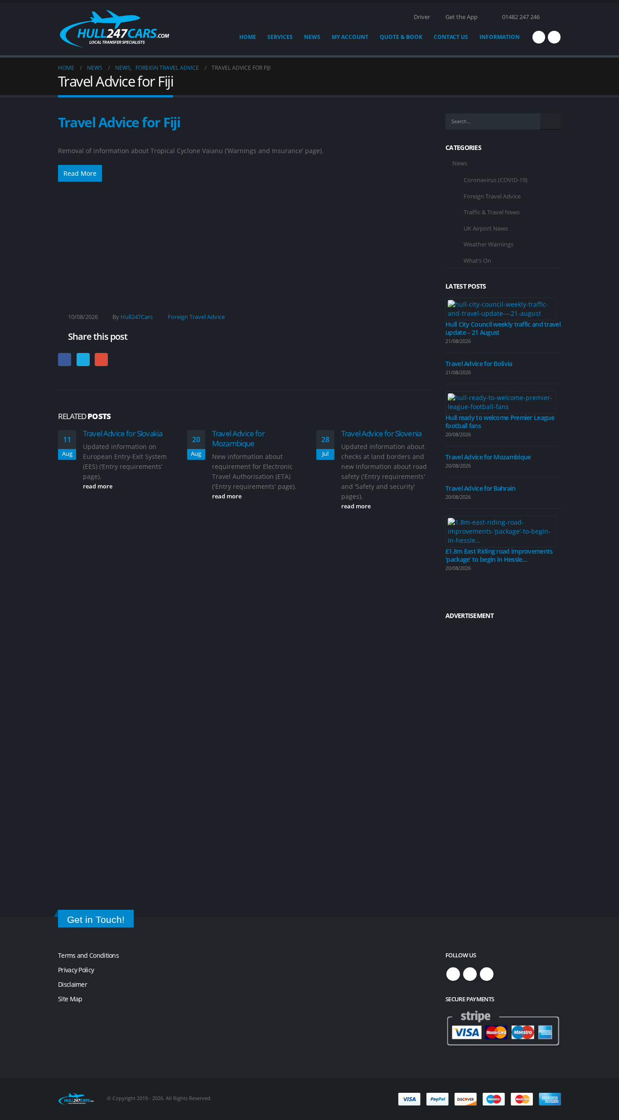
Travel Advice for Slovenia (381, 433)
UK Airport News (486, 228)
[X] (554, 37)
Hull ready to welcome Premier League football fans (499, 421)
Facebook (64, 359)
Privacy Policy (76, 970)
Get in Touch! (96, 919)
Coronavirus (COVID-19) (495, 180)
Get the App (461, 17)
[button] (557, 17)
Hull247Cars (137, 317)
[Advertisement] (245, 236)
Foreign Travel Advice (196, 317)
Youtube (486, 974)
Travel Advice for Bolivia (479, 363)
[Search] (550, 121)
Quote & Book (401, 37)
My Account (350, 37)
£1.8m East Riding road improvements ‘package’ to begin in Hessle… (499, 555)
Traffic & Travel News (492, 212)
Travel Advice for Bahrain (480, 488)
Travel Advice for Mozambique (238, 438)
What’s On (477, 260)
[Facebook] (538, 37)
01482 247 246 (521, 17)
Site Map (70, 998)
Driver (422, 17)
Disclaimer (72, 984)
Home (247, 37)
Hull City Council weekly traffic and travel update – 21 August (503, 328)
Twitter (83, 359)
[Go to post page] (501, 308)
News (312, 37)
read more (98, 486)
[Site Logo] (114, 29)
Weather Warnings (488, 244)
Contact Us (451, 37)
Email (101, 359)
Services (280, 37)
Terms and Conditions (88, 955)
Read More (80, 173)
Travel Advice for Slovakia (122, 433)
